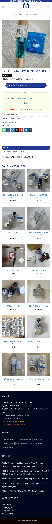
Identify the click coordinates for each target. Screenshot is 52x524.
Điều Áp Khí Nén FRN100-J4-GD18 (38, 234)
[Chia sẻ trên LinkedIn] (26, 130)
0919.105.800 (10, 99)
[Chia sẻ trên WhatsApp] (4, 130)
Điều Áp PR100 (13, 233)
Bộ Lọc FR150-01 (13, 306)
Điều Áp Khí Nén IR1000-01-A (38, 343)
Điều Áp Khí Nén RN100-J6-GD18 (13, 196)
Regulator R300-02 (39, 270)
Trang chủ (18, 15)
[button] (3, 7)
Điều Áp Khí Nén (10, 122)
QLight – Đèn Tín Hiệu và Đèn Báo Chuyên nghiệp (23, 491)
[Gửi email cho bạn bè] (17, 130)
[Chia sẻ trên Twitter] (13, 130)
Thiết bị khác (37, 439)
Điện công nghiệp (36, 443)
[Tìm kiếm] (48, 7)
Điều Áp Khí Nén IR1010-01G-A (13, 343)
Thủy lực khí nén (31, 15)
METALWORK (38, 309)
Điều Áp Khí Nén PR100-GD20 (39, 196)
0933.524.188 (20, 109)
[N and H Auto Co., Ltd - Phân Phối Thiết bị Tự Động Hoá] (26, 6)
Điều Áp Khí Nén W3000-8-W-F (13, 380)
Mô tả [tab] (5, 148)
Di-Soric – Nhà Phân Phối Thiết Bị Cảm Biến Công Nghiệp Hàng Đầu (23, 485)
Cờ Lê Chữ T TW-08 (13, 270)
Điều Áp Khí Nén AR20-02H (39, 379)
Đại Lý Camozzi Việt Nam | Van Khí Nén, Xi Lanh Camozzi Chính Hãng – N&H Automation (22, 465)
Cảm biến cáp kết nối (24, 439)
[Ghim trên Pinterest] (21, 130)
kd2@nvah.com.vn (33, 109)
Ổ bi (16, 447)
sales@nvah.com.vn (24, 99)
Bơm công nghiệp (8, 439)
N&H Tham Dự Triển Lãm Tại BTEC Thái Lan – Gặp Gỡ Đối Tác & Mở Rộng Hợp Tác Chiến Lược (25, 472)
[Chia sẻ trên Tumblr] (30, 130)
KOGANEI (13, 201)
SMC (8, 125)
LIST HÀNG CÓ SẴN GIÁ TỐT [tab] (13, 152)
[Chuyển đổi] (7, 86)
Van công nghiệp (21, 443)
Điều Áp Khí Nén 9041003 (38, 306)
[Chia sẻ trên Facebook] (8, 130)
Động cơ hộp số (8, 447)
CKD (13, 385)
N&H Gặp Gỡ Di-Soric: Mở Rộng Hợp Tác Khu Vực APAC (25, 479)
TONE (13, 274)
